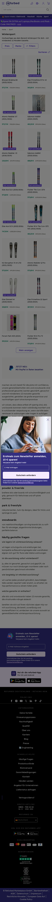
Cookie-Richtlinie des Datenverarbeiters (21, 457)
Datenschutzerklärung (13, 455)
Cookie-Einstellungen (35, 450)
